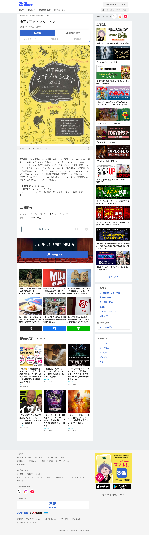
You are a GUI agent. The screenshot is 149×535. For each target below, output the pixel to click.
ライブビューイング (108, 311)
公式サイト (46, 229)
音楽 (123, 4)
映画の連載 (21, 464)
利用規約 (64, 519)
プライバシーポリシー (34, 519)
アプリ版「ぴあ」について (114, 495)
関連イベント (105, 316)
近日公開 (32, 10)
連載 (101, 362)
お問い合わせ (76, 519)
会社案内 (20, 519)
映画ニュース (34, 461)
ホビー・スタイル (78, 477)
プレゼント (104, 357)
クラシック (38, 477)
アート (19, 477)
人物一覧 (20, 481)
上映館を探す (74, 33)
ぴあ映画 (31, 15)
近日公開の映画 (106, 302)
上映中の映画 (105, 297)
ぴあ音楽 (39, 474)
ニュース (103, 343)
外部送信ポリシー (51, 519)
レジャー (57, 477)
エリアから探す (106, 327)
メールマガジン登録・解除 (26, 522)
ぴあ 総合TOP (111, 4)
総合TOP (20, 474)
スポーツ (48, 477)
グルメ (66, 477)
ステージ (28, 477)
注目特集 (103, 352)
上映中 (21, 10)
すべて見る (113, 276)
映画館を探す (45, 10)
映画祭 (102, 306)
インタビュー (105, 348)
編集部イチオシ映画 (24, 457)
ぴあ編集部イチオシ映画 (110, 292)
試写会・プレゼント (62, 10)
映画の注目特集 (48, 461)
